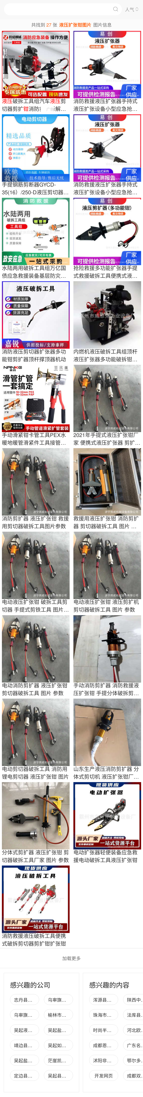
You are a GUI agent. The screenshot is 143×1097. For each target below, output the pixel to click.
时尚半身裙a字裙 (110, 1030)
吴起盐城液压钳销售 (68, 1030)
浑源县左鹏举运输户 (114, 999)
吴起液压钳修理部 (32, 1030)
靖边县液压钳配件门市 (37, 1045)
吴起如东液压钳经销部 (71, 1045)
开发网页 (103, 1075)
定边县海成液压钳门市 (37, 1075)
